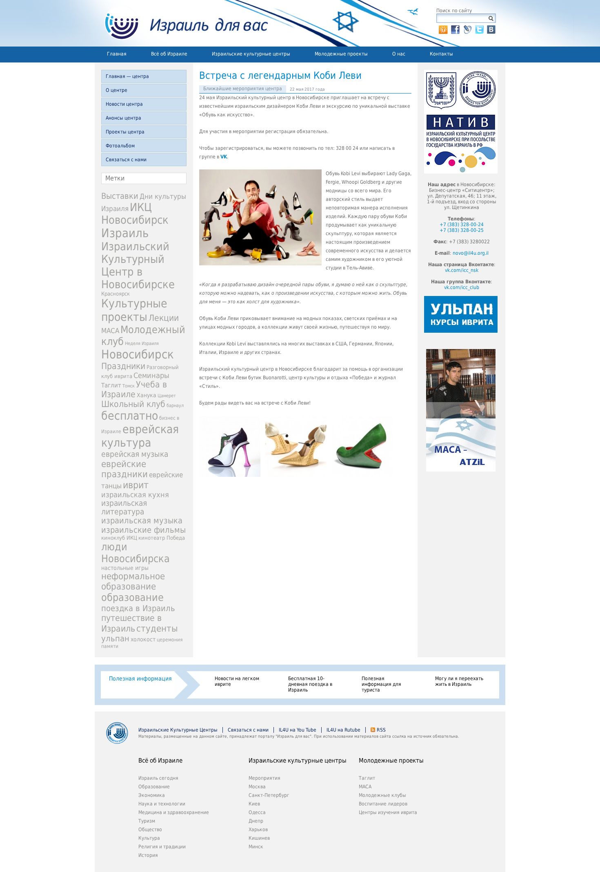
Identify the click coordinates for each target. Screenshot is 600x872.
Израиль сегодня (158, 778)
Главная (117, 54)
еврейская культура (140, 436)
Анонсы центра (123, 118)
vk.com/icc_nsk (461, 270)
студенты (157, 628)
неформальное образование (133, 581)
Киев (254, 804)
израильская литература (124, 507)
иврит (136, 485)
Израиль (125, 233)
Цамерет (167, 395)
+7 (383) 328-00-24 (462, 224)
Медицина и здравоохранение (173, 812)
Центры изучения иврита (388, 812)
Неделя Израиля (142, 343)
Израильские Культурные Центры (178, 730)
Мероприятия (264, 778)
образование (132, 597)
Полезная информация (140, 678)
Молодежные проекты (341, 54)
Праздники (123, 366)
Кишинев (259, 838)
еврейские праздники (124, 469)
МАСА (110, 331)
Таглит (111, 385)
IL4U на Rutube (343, 730)
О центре (116, 90)
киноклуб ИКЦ (119, 538)
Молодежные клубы (382, 795)
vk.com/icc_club (461, 287)
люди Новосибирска (135, 553)
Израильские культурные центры (251, 54)
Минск (256, 847)
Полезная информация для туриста (381, 684)
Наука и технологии (161, 804)
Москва (257, 787)
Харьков (258, 829)
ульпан (115, 638)
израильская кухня (135, 495)
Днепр (256, 821)
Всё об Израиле (169, 54)
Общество (150, 829)
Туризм (146, 821)
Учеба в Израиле (134, 389)
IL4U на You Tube (297, 730)
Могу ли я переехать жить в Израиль (459, 681)
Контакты (441, 54)
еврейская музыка (134, 454)
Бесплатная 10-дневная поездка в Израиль (310, 684)
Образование (154, 787)
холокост (143, 639)
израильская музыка (141, 520)
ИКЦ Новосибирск (135, 213)
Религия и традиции (162, 847)
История (148, 855)
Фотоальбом (120, 146)
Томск (128, 386)
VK (223, 157)
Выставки (119, 196)
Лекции (164, 318)
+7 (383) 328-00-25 (462, 230)
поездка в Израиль (138, 608)
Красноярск (115, 294)
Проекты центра (125, 132)
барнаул (175, 405)
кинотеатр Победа (161, 538)
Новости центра (124, 104)
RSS (381, 730)
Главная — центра (127, 76)
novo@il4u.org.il (471, 253)
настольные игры (125, 568)
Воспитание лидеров (383, 804)
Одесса (257, 812)
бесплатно (129, 416)
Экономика (151, 795)
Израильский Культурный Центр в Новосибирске (138, 265)
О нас (398, 54)
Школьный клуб (133, 404)
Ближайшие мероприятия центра (242, 88)
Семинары (151, 375)
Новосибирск (137, 354)
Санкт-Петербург (269, 795)
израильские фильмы (143, 530)
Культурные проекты (134, 310)
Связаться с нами (126, 159)
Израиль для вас (181, 23)
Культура (149, 838)
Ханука (146, 395)
